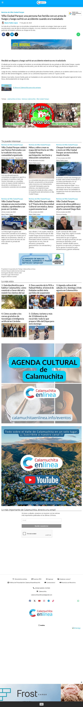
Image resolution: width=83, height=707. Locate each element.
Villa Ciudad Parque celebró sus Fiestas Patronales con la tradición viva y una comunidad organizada (14, 151)
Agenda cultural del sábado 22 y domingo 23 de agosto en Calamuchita (68, 287)
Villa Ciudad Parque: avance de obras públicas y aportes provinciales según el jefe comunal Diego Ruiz (68, 205)
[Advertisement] (41, 556)
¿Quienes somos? (65, 579)
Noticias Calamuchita (29, 99)
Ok (41, 704)
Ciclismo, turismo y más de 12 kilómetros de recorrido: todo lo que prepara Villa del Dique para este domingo (41, 318)
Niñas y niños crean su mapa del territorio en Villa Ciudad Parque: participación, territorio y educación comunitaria (41, 152)
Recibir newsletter (41, 526)
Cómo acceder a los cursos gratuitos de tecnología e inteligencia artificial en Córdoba (12, 317)
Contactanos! (50, 582)
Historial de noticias (20, 579)
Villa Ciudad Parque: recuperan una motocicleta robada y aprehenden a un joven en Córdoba (13, 205)
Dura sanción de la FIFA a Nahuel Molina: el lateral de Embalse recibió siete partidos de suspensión (41, 289)
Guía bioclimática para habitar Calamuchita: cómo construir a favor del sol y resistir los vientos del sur (13, 289)
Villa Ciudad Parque (42, 99)
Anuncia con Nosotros (68, 582)
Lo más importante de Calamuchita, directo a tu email (28, 510)
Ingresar (50, 579)
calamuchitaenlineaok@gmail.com (41, 595)
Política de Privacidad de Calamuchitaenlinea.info (24, 582)
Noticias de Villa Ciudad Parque (12, 12)
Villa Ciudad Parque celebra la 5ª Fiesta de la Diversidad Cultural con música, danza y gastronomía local (41, 205)
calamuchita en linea (14, 99)
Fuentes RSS (37, 579)
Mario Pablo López (11, 23)
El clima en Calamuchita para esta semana (27, 87)
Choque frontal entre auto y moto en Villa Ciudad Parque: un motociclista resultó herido (68, 151)
